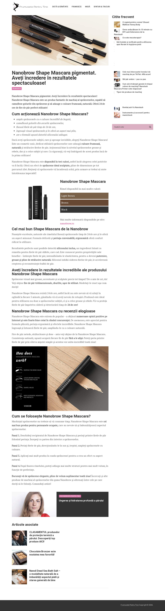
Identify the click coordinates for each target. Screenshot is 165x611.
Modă (87, 7)
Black (64, 209)
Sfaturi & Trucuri (102, 7)
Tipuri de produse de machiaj (129, 92)
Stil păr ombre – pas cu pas (134, 79)
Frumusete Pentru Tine (130, 605)
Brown (64, 202)
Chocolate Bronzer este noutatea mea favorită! (42, 553)
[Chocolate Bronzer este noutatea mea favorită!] (19, 557)
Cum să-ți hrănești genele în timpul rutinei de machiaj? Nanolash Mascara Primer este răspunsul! (133, 86)
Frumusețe (77, 7)
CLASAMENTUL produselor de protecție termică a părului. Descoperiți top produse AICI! (44, 537)
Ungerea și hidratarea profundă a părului (81, 500)
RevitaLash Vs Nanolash (132, 107)
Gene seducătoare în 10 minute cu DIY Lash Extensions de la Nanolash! (133, 32)
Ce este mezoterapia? (131, 38)
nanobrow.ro (67, 223)
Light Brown (68, 195)
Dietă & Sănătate (60, 7)
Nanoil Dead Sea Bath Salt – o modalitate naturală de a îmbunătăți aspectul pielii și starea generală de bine (44, 575)
